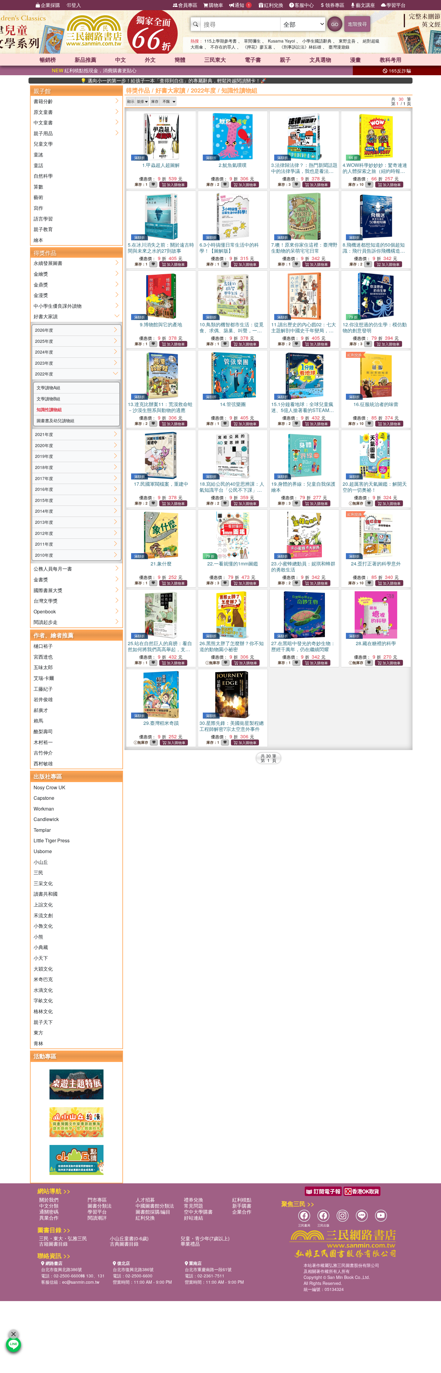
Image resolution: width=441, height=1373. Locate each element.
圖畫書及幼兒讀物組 (55, 420)
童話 (38, 165)
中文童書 (43, 122)
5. (161, 247)
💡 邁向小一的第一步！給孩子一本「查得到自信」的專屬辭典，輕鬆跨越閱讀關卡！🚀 (139, 81)
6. (229, 247)
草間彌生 (252, 41)
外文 (150, 60)
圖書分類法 (100, 1205)
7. (304, 247)
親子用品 (43, 133)
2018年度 (44, 467)
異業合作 (48, 1217)
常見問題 (193, 1205)
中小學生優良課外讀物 (58, 305)
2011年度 (44, 544)
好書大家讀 (46, 316)
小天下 (41, 957)
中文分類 (48, 1205)
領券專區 (334, 4)
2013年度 (44, 522)
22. (232, 563)
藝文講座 (365, 4)
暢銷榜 (48, 60)
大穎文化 (43, 968)
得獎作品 (138, 90)
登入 (76, 4)
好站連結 (193, 1217)
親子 (285, 60)
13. (160, 407)
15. (302, 413)
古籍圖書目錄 (53, 1243)
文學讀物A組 (48, 387)
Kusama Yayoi (281, 41)
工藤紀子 (43, 688)
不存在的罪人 (223, 47)
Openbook (45, 611)
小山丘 (41, 861)
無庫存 (357, 503)
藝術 (38, 197)
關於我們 (48, 1199)
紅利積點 (241, 1199)
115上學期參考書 (220, 41)
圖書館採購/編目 (153, 1211)
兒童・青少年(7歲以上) (205, 1238)
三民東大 (215, 60)
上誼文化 (43, 904)
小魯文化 (43, 925)
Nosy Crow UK (49, 787)
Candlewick (46, 819)
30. (232, 725)
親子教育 (43, 229)
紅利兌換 (273, 4)
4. (375, 171)
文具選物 (320, 60)
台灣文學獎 (46, 600)
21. (161, 563)
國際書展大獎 (48, 590)
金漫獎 (41, 295)
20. (375, 486)
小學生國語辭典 (317, 41)
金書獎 (41, 579)
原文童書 (43, 111)
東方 (38, 1032)
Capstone (44, 797)
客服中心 (304, 4)
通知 (242, 4)
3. (304, 171)
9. (161, 324)
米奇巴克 (43, 979)
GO (334, 24)
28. (376, 643)
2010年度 (44, 555)
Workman (44, 808)
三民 (38, 872)
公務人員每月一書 (53, 568)
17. (161, 483)
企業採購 (50, 4)
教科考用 (390, 60)
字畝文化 (43, 1000)
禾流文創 (43, 915)
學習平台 (396, 4)
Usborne (43, 851)
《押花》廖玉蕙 (257, 47)
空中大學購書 (198, 1211)
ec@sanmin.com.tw (80, 1282)
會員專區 (187, 4)
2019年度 (44, 456)
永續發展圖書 (48, 262)
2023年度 (44, 363)
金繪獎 (41, 273)
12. (375, 327)
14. (233, 404)
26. (232, 646)
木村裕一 (43, 742)
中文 (120, 60)
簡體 (180, 60)
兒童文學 (43, 143)
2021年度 (44, 434)
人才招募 (145, 1199)
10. (232, 333)
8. (374, 253)
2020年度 (44, 445)
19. (303, 486)
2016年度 (44, 489)
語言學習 (43, 218)
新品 (85, 60)
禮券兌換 (193, 1199)
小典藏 (41, 947)
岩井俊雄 (43, 699)
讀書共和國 (46, 893)
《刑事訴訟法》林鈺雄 (300, 47)
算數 (38, 186)
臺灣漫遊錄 (339, 47)
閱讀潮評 (97, 1217)
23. (303, 566)
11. (303, 333)
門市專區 (97, 1199)
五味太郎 (43, 667)
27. (303, 646)
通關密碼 (48, 1211)
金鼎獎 (41, 284)
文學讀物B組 (48, 399)
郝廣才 (41, 710)
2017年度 (44, 478)
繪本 (38, 239)
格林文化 (43, 1011)
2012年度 (44, 533)
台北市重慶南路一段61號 (208, 1269)
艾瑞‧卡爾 (44, 678)
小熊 (38, 936)
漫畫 (355, 60)
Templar (42, 829)
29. (161, 722)
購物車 (216, 4)
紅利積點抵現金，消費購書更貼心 (94, 70)
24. (376, 563)
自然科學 (43, 175)
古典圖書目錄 (124, 1243)
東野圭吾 (347, 41)
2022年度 (44, 374)
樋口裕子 (43, 645)
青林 (38, 1043)
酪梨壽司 (43, 731)
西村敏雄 (43, 763)
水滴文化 (43, 989)
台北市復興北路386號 (61, 1269)
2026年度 (44, 330)
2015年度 (44, 500)
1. (161, 165)
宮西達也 (43, 656)
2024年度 (44, 352)
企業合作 (241, 1211)
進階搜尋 (357, 23)
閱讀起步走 (46, 621)
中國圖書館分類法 (155, 1205)
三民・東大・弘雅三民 (63, 1238)
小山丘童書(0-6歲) (129, 1238)
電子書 (253, 60)
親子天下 (43, 1022)
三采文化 (43, 883)
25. (160, 649)
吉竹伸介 (43, 752)
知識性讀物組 (49, 409)
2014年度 (44, 511)
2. (233, 165)
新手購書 (241, 1205)
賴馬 (38, 720)
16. (375, 404)
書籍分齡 (43, 101)
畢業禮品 (190, 1243)
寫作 (38, 207)
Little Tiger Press (52, 840)
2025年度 (44, 341)
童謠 (38, 154)
